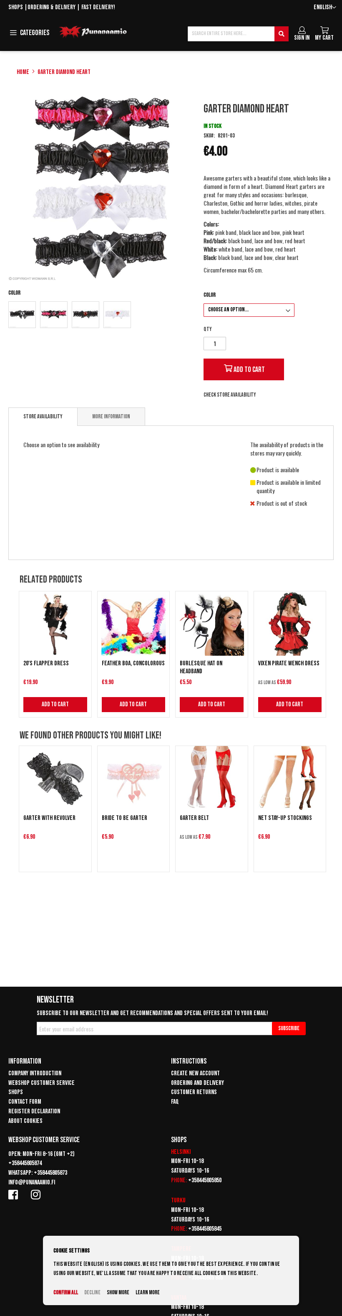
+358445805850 (204, 1180)
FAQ (175, 1102)
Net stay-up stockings (285, 818)
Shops (15, 7)
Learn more (148, 1292)
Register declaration (34, 1111)
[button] (325, 8)
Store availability (43, 416)
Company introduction (34, 1073)
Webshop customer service (41, 1083)
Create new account (195, 1073)
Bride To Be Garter (124, 818)
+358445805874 (25, 1163)
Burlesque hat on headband (201, 667)
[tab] (43, 416)
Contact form (24, 1102)
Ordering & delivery (51, 7)
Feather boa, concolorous (133, 663)
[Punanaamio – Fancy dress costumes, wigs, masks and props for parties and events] (93, 32)
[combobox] (238, 33)
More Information (111, 416)
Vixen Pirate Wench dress (288, 663)
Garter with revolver (49, 818)
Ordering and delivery (197, 1083)
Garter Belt (194, 818)
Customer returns (194, 1092)
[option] (22, 314)
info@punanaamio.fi (31, 1182)
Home (23, 72)
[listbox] (101, 315)
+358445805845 (204, 1229)
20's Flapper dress (46, 663)
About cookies (25, 1121)
